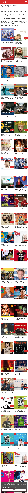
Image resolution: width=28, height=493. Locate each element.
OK (14, 489)
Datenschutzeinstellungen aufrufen (9, 487)
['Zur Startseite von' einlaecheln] (6, 2)
